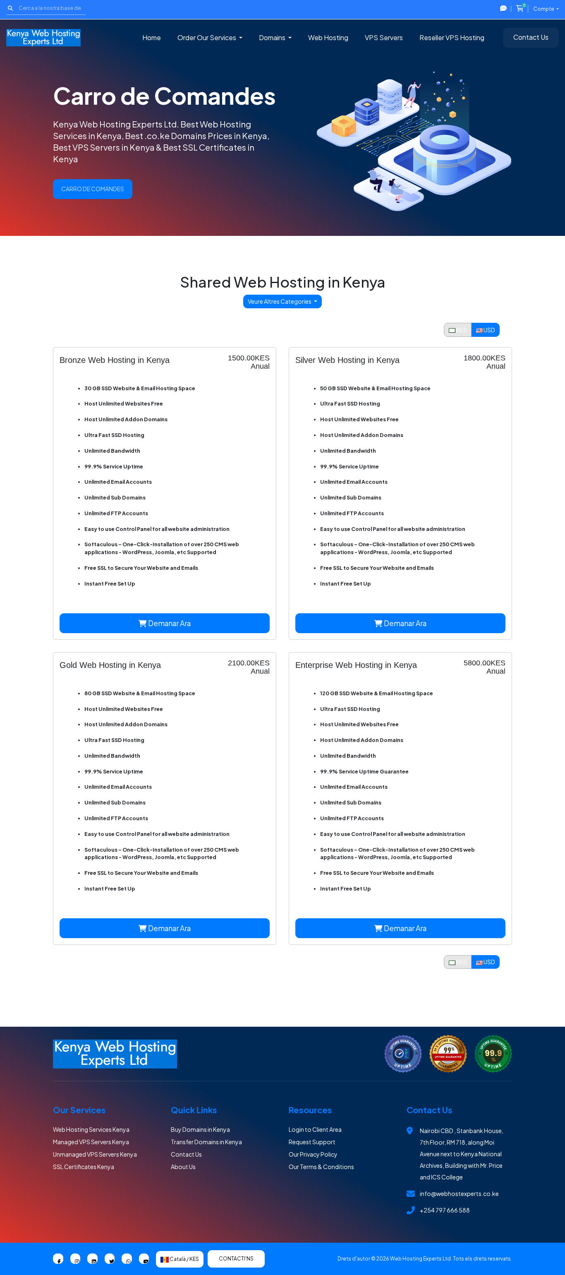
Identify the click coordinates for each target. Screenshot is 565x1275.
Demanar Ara (169, 623)
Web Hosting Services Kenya (91, 1129)
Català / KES (184, 1259)
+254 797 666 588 (445, 1210)
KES (461, 330)
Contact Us (530, 37)
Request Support (312, 1141)
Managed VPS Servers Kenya (91, 1141)
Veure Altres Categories (280, 301)
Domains (273, 37)
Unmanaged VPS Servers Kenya (95, 1154)
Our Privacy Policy (313, 1154)
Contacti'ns (236, 1259)
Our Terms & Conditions (321, 1166)
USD (489, 330)
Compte (544, 9)
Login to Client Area (315, 1129)
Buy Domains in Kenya (200, 1129)
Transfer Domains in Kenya (206, 1141)
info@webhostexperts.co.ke (459, 1193)
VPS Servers (384, 37)
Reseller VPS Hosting (451, 37)
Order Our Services (207, 37)
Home (151, 37)
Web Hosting (328, 37)
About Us (183, 1166)
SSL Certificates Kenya (83, 1166)
